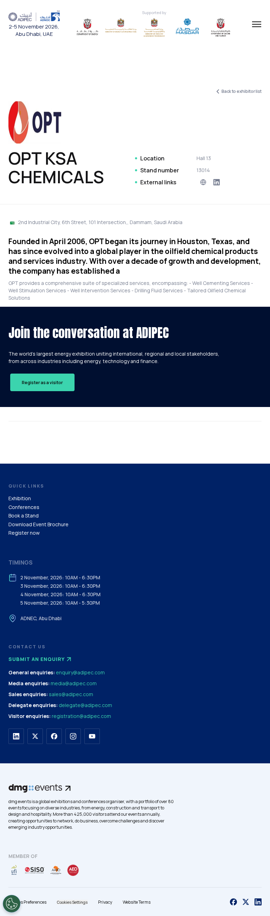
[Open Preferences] (11, 903)
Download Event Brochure (38, 524)
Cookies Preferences (27, 902)
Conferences (23, 507)
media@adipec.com (74, 683)
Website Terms (136, 902)
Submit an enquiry (36, 659)
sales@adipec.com (71, 694)
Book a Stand (23, 515)
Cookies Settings (72, 902)
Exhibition (19, 498)
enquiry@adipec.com (80, 672)
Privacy (105, 902)
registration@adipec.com (81, 716)
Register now (24, 532)
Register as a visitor (42, 383)
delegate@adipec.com (85, 705)
